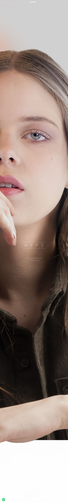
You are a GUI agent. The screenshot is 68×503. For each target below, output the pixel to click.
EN (2, 2)
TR (4, 2)
